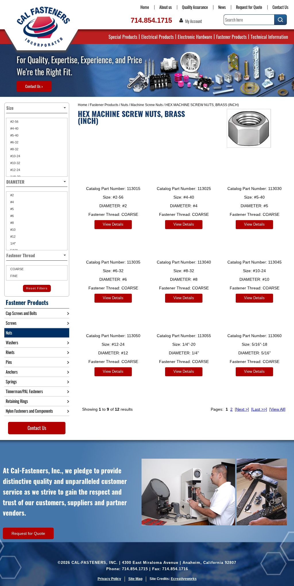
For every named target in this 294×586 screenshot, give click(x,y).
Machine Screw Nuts (147, 105)
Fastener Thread (20, 255)
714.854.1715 (151, 20)
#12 (12, 236)
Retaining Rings (17, 401)
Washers (12, 342)
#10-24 (14, 156)
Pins (9, 362)
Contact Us (280, 7)
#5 (11, 209)
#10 (12, 229)
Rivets (10, 352)
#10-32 (14, 163)
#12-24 (14, 170)
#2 (11, 195)
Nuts (124, 105)
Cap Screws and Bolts (21, 313)
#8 (11, 222)
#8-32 (13, 149)
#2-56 (13, 121)
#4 (11, 202)
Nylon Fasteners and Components (29, 411)
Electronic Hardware (195, 36)
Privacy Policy (109, 579)
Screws (11, 323)
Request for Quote (249, 7)
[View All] (277, 409)
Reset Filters (37, 288)
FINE (13, 276)
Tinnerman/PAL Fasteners (24, 391)
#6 (11, 216)
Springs (11, 382)
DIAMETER (15, 181)
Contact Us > (34, 86)
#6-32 (13, 142)
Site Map (135, 579)
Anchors (12, 372)
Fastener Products (231, 36)
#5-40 (13, 135)
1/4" (12, 243)
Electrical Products (157, 36)
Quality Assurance (195, 7)
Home (144, 7)
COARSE (16, 269)
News (222, 7)
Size (9, 108)
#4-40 (13, 128)
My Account (193, 21)
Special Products (123, 36)
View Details (113, 224)
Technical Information (269, 36)
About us (165, 7)
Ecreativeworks (184, 579)
